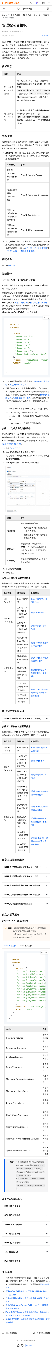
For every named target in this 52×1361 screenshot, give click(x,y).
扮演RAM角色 (37, 612)
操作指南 (37, 15)
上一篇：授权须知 (9, 1332)
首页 (3, 15)
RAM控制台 (15, 448)
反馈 (30, 1345)
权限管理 (46, 15)
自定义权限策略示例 (18, 384)
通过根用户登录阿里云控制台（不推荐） (39, 672)
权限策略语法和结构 (22, 397)
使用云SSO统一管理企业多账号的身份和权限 (39, 692)
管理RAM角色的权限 (11, 443)
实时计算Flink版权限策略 (36, 247)
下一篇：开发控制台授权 (39, 1332)
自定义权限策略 (21, 302)
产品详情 (45, 35)
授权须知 (12, 265)
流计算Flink (27, 15)
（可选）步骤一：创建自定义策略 (19, 251)
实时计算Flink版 (14, 15)
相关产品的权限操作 (38, 302)
